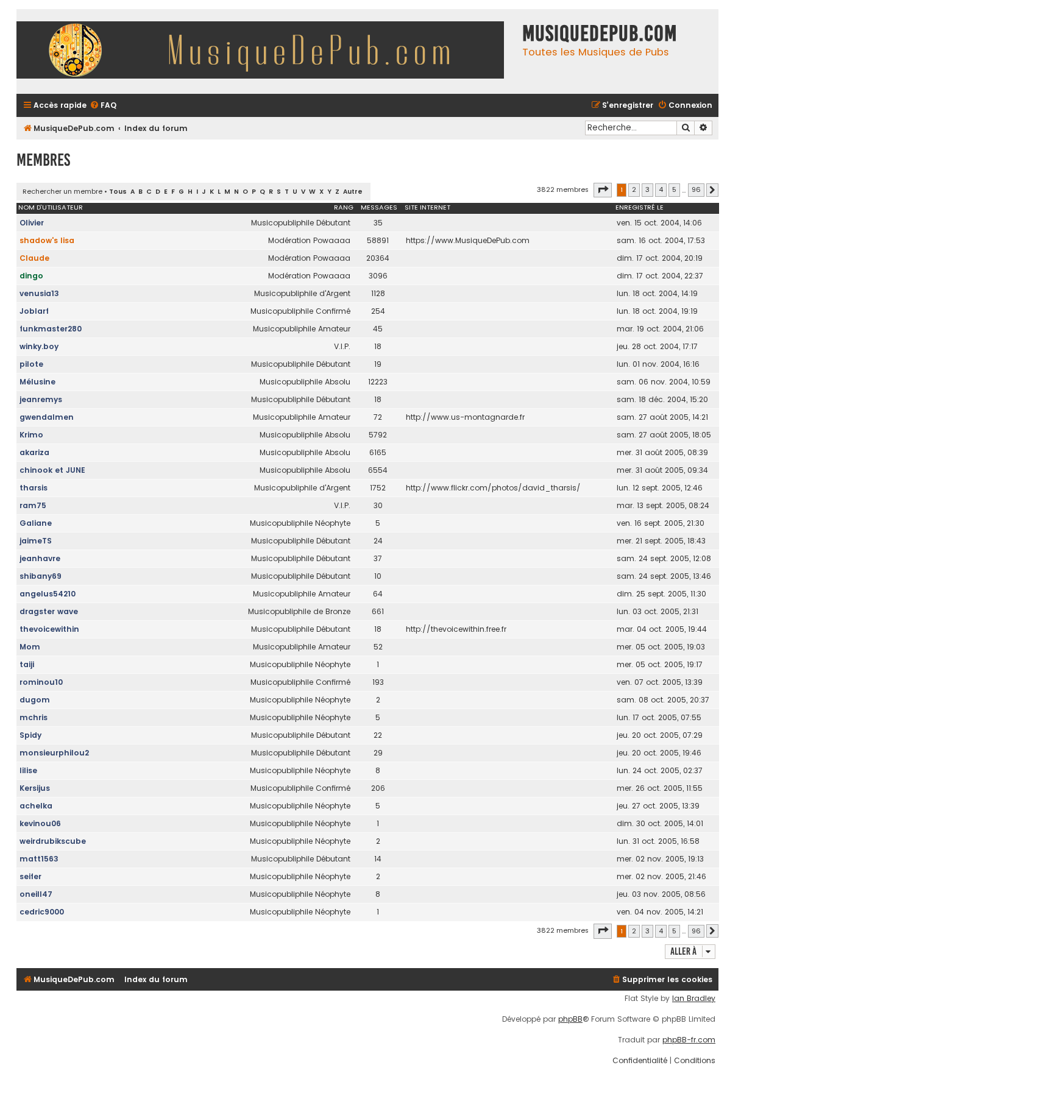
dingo (31, 276)
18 (377, 346)
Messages (379, 207)
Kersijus (35, 788)
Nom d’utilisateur (50, 207)
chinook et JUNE (52, 470)
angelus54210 (48, 594)
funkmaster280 (51, 329)
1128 (378, 293)
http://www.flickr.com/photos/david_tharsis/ (493, 488)
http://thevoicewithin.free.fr (456, 629)
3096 (378, 276)
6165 (377, 452)
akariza (34, 452)
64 (378, 594)
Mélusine (37, 382)
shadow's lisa (47, 240)
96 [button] (696, 189)
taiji (27, 664)
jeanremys (41, 399)
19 (377, 364)
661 (378, 611)
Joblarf (34, 311)
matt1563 (39, 859)
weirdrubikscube (53, 841)
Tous (118, 191)
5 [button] (674, 189)
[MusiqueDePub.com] (266, 51)
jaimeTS (36, 541)
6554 (378, 470)
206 (378, 788)
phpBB (570, 1019)
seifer (30, 876)
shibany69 (41, 576)
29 (378, 753)
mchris (34, 717)
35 (378, 223)
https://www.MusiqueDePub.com (468, 240)
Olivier (32, 223)
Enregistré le (639, 207)
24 (378, 541)
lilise (28, 770)
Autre (353, 191)
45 (378, 329)
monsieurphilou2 (54, 753)
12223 (378, 382)
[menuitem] (103, 105)
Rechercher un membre (62, 191)
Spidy (30, 735)
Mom (30, 647)
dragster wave (49, 611)
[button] (603, 190)
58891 (378, 240)
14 (377, 859)
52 (378, 647)
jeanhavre (40, 558)
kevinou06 (40, 823)
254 (378, 311)
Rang (343, 207)
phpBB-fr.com (688, 1040)
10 (377, 576)
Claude (34, 258)
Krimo (31, 435)
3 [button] (647, 189)
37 (378, 558)
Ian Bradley (693, 998)
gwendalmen (47, 417)
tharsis (34, 488)
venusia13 (39, 293)
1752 (378, 488)
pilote (31, 364)
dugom (35, 700)
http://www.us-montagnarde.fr (465, 417)
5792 (378, 435)
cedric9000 (42, 912)
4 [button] (661, 189)
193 (378, 682)
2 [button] (634, 189)
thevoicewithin (49, 629)
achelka (36, 806)
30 (378, 505)
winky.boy (39, 346)
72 (378, 417)
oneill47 (36, 894)
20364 (377, 258)
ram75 (33, 505)
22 (378, 735)
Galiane (36, 523)
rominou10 (41, 682)
